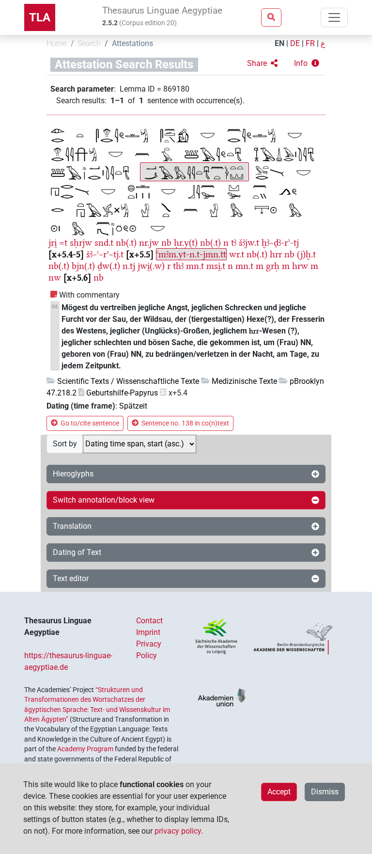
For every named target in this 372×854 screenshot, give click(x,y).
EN (279, 43)
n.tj (129, 265)
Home (56, 43)
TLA (39, 17)
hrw (300, 265)
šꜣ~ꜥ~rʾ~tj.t (105, 254)
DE (295, 43)
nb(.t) (126, 242)
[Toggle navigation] (334, 17)
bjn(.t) (83, 265)
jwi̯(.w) (151, 265)
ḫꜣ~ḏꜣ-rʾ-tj (280, 242)
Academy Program (85, 749)
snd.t (103, 242)
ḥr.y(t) (186, 242)
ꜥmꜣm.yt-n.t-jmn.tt (191, 254)
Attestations (132, 43)
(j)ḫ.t (306, 254)
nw (54, 277)
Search (89, 43)
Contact (149, 620)
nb (166, 242)
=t (63, 242)
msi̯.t (215, 265)
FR (310, 43)
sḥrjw (81, 242)
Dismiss (325, 791)
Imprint (148, 632)
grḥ (272, 265)
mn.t (195, 265)
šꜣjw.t (249, 242)
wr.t (236, 254)
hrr (276, 254)
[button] (262, 63)
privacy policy (178, 831)
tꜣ (233, 242)
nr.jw (149, 242)
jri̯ (52, 242)
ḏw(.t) (108, 265)
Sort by (65, 443)
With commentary (89, 295)
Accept (279, 791)
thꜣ (178, 265)
